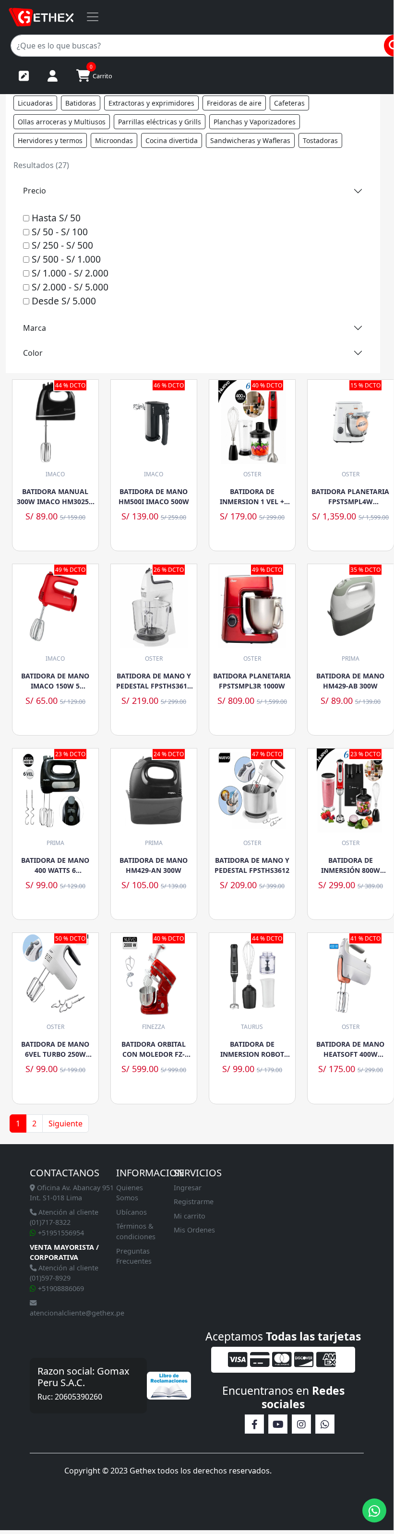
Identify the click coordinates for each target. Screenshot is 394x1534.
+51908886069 (60, 1288)
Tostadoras (320, 140)
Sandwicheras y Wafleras (250, 140)
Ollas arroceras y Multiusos (62, 121)
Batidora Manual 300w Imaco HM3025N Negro (55, 497)
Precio (34, 190)
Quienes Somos (129, 1193)
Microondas (114, 140)
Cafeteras (289, 103)
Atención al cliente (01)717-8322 (64, 1217)
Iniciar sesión (53, 75)
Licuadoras (35, 103)
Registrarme (194, 1201)
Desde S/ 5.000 (62, 300)
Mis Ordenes (194, 1229)
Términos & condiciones (135, 1231)
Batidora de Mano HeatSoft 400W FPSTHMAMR (350, 1049)
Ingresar (188, 1187)
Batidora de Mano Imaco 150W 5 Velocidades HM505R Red (55, 681)
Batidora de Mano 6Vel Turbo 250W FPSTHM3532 (55, 1049)
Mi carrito (189, 1215)
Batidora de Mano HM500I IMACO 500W (154, 496)
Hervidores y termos (50, 140)
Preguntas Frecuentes (134, 1256)
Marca (34, 328)
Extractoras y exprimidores (151, 103)
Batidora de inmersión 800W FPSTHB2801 (350, 865)
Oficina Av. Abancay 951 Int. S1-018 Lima (72, 1193)
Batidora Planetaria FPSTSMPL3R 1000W (252, 680)
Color (33, 353)
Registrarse (24, 75)
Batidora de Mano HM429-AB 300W (350, 680)
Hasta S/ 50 (55, 217)
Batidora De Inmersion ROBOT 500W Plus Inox (252, 1049)
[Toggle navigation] (92, 17)
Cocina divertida (171, 140)
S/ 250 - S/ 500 (61, 245)
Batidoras (80, 103)
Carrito (101, 73)
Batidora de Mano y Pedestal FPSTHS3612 (252, 865)
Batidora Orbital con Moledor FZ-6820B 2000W (153, 1049)
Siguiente (65, 1123)
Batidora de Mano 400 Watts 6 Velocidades (55, 865)
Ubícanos (131, 1212)
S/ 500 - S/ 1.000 (65, 259)
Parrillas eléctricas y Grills (159, 121)
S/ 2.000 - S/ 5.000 (68, 286)
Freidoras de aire (234, 103)
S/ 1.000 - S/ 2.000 (68, 272)
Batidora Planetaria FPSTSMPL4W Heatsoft (350, 497)
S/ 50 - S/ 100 (58, 231)
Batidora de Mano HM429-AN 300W (153, 865)
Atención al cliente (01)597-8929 (64, 1273)
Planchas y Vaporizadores (255, 121)
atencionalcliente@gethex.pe (77, 1312)
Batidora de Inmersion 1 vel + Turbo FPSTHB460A (252, 497)
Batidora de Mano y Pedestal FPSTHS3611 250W (153, 681)
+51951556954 (60, 1232)
